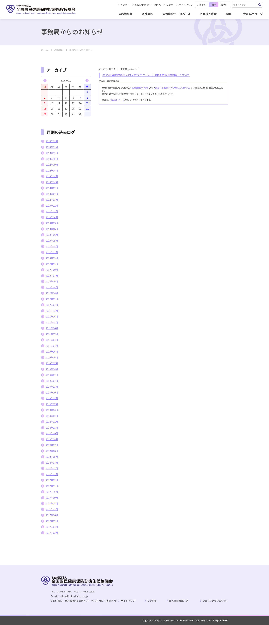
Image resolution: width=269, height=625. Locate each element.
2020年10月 (52, 351)
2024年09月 (52, 164)
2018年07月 (52, 445)
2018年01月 (52, 474)
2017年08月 (52, 503)
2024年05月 (52, 176)
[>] (87, 80)
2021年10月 (52, 316)
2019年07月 (52, 398)
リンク (169, 4)
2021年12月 (52, 310)
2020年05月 (52, 363)
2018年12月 (52, 421)
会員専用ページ (253, 14)
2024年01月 (52, 199)
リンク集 (152, 600)
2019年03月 (52, 415)
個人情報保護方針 (178, 600)
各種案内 (147, 14)
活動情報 (58, 50)
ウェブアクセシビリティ (215, 600)
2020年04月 (52, 369)
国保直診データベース (176, 14)
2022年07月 (52, 275)
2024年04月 (52, 182)
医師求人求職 (208, 14)
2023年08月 (52, 229)
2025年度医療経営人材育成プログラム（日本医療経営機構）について (146, 75)
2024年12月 (52, 153)
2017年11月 (52, 486)
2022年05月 (52, 287)
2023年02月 (52, 258)
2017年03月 (52, 532)
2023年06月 (52, 234)
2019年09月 (52, 392)
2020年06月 (52, 357)
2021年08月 (52, 322)
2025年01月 (52, 147)
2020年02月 (52, 380)
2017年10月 (52, 491)
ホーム (44, 50)
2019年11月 (52, 386)
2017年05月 (52, 521)
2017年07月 (52, 509)
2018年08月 (52, 439)
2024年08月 (52, 170)
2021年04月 (52, 339)
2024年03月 (52, 188)
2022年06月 (52, 281)
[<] (45, 80)
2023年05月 (52, 240)
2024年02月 (52, 194)
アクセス (125, 4)
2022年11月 (52, 264)
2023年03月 (52, 252)
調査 (228, 14)
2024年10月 (52, 158)
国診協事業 (125, 14)
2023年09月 (52, 223)
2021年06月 (52, 328)
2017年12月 (52, 480)
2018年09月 (52, 433)
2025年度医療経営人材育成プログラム (172, 87)
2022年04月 (52, 293)
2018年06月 (52, 451)
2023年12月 (52, 205)
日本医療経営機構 (140, 87)
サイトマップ (186, 4)
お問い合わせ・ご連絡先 (148, 4)
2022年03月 (52, 299)
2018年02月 (52, 468)
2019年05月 (52, 404)
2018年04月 (52, 462)
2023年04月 (52, 246)
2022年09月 (52, 269)
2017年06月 (52, 515)
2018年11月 (52, 427)
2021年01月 (52, 345)
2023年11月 (52, 211)
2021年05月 (52, 334)
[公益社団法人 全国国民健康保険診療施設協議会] (41, 9)
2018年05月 (52, 456)
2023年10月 (52, 217)
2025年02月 (52, 141)
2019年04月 (52, 410)
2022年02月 (52, 304)
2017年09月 (52, 497)
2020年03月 (52, 375)
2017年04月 (52, 526)
